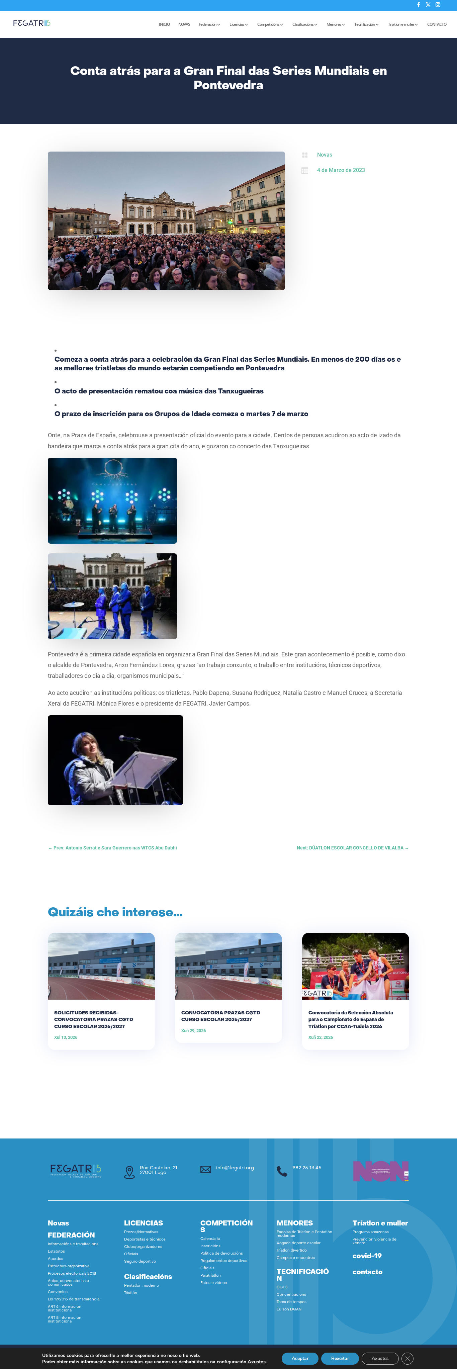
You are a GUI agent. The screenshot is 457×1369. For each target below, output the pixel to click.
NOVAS (184, 24)
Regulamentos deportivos (223, 1261)
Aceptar (300, 1358)
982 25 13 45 (307, 1168)
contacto (368, 1272)
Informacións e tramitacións (73, 1244)
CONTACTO (436, 24)
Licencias (237, 24)
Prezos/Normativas (141, 1232)
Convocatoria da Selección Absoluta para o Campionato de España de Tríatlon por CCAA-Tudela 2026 (350, 1020)
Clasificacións (302, 24)
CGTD (282, 1287)
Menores (334, 24)
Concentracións (291, 1295)
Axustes (257, 1362)
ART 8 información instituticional (64, 1320)
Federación (207, 24)
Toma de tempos (291, 1302)
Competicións (268, 24)
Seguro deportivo (140, 1262)
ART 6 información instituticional (64, 1308)
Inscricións (210, 1246)
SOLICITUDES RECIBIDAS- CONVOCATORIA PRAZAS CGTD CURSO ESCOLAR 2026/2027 (93, 1020)
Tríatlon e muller (401, 24)
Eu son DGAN (289, 1309)
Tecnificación (364, 24)
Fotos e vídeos (213, 1283)
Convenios (58, 1292)
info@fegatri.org (235, 1168)
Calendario (210, 1239)
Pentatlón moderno (141, 1286)
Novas (324, 155)
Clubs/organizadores (143, 1247)
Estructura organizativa (68, 1266)
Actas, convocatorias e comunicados (68, 1283)
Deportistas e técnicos (145, 1240)
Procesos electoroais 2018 (72, 1274)
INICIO (164, 24)
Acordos (55, 1259)
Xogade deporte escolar (299, 1243)
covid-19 (367, 1256)
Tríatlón (130, 1293)
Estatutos (56, 1252)
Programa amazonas (371, 1232)
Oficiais (131, 1254)
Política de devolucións (221, 1254)
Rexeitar (340, 1358)
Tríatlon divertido (292, 1251)
